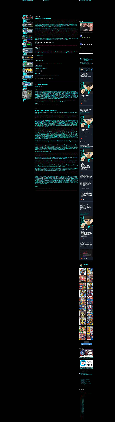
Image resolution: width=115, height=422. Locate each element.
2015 (83, 407)
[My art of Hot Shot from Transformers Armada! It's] (82, 293)
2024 (83, 398)
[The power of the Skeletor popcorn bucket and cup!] (82, 314)
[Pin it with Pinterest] (88, 45)
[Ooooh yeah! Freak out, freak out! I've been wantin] (82, 300)
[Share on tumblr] (92, 45)
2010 (83, 412)
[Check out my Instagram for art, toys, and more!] (90, 37)
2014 (83, 408)
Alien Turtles (87, 385)
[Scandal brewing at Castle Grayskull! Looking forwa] (82, 329)
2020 (83, 402)
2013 (83, 409)
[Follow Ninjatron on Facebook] (81, 36)
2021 (83, 401)
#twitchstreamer (83, 80)
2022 (83, 400)
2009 (83, 413)
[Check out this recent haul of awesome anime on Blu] (90, 314)
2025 (83, 397)
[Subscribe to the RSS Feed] (85, 37)
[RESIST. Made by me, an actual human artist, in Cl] (90, 307)
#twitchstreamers (83, 214)
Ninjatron (82, 379)
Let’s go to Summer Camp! (43, 18)
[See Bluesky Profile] (92, 69)
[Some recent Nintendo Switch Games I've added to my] (82, 336)
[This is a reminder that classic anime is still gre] (90, 329)
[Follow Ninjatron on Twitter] (83, 37)
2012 (83, 410)
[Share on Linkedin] (90, 45)
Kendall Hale (83, 383)
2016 (83, 406)
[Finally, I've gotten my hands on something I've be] (90, 336)
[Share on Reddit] (85, 45)
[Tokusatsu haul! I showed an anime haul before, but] (82, 307)
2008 (83, 414)
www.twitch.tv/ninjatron (85, 78)
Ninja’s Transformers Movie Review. (46, 110)
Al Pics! (37, 49)
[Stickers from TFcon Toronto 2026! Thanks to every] (90, 278)
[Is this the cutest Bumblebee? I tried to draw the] (90, 286)
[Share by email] (81, 48)
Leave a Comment (56, 104)
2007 (83, 415)
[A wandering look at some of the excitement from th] (82, 278)
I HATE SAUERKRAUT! (42, 84)
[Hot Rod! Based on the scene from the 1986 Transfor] (82, 271)
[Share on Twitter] (83, 45)
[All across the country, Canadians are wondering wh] (90, 300)
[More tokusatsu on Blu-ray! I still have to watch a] (90, 271)
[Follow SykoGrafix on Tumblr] (88, 37)
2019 (83, 403)
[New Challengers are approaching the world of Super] (82, 286)
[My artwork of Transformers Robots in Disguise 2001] (90, 293)
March (84, 396)
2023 (83, 399)
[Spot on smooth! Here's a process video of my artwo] (82, 321)
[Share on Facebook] (81, 44)
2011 (83, 411)
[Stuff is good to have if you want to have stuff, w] (90, 321)
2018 (83, 404)
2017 (83, 405)
